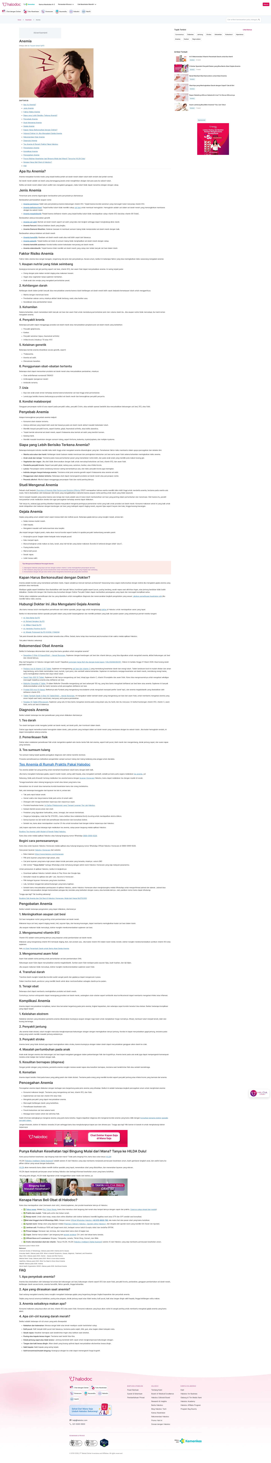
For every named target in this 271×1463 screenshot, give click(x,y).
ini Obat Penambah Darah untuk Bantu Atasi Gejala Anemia (46, 948)
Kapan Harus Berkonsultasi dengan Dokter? (40, 130)
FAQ (25, 166)
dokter (104, 609)
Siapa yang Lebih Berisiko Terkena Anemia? (40, 115)
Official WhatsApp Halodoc (89, 1220)
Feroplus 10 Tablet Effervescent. (36, 702)
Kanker (186, 39)
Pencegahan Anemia (31, 155)
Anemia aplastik (29, 241)
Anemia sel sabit (30, 222)
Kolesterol (228, 34)
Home (19, 20)
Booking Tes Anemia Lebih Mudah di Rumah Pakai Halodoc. (42, 832)
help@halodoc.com (78, 1420)
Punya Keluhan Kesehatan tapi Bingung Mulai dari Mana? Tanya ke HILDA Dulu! (54, 159)
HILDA (108, 1157)
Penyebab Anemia (30, 119)
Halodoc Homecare (42, 850)
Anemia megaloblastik (32, 214)
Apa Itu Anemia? (29, 105)
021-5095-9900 (77, 1424)
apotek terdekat (70, 1235)
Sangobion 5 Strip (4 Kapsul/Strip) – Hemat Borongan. (44, 655)
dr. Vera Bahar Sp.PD (31, 618)
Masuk (266, 4)
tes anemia (138, 774)
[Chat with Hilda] (259, 1093)
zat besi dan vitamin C (81, 669)
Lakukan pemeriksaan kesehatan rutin (147, 596)
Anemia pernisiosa (30, 204)
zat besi (78, 207)
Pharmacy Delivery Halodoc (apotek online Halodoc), (85, 1224)
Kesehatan (28, 20)
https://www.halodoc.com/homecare (49, 854)
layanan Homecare (87, 778)
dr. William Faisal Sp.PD (32, 625)
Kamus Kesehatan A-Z (47, 4)
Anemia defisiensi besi (32, 207)
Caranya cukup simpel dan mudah (143, 1209)
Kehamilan (218, 34)
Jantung (200, 34)
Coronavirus (179, 34)
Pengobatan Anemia (31, 148)
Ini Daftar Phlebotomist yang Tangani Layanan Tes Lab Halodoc (69, 805)
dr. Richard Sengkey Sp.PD (33, 621)
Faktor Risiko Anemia (31, 112)
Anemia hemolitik (30, 237)
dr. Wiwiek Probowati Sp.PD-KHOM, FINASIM (41, 632)
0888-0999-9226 (90, 836)
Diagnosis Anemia (30, 141)
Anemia (177, 39)
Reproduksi (196, 39)
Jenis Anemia (28, 108)
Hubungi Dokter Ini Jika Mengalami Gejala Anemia (42, 133)
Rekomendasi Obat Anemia (34, 137)
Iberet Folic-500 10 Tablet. (33, 677)
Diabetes (190, 34)
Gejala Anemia (28, 126)
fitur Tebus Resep (50, 1209)
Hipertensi (239, 34)
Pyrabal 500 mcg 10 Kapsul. (34, 690)
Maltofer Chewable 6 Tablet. (34, 683)
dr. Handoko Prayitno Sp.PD (34, 629)
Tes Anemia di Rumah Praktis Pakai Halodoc (40, 144)
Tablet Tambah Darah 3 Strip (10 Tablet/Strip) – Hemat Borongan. (49, 696)
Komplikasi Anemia (30, 151)
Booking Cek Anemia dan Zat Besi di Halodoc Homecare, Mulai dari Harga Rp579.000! (53, 898)
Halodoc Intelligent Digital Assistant (39, 1161)
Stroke (208, 34)
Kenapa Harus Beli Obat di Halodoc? (37, 162)
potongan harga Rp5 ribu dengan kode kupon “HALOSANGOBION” (94, 662)
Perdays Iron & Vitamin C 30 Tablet (37, 669)
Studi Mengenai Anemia (32, 123)
